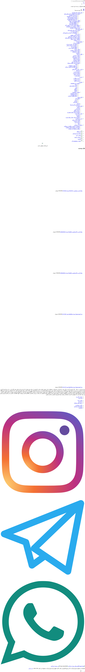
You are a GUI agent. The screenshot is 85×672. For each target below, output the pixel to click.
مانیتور (78, 107)
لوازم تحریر (77, 75)
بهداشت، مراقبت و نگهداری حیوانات (72, 126)
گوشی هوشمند (76, 60)
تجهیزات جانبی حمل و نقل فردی (73, 117)
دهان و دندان (77, 49)
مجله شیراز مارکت (78, 406)
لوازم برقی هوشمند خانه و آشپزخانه (72, 13)
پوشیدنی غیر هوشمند (75, 83)
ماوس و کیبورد (76, 55)
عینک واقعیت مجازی (72, 96)
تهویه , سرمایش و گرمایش (74, 20)
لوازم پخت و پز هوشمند (72, 16)
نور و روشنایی (77, 40)
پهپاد (79, 123)
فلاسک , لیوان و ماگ (75, 39)
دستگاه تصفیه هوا (73, 24)
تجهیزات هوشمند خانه (72, 17)
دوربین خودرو (77, 79)
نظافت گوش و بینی (72, 48)
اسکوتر (78, 116)
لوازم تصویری (79, 106)
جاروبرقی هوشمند (73, 15)
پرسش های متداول (78, 403)
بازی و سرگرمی (78, 118)
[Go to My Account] (83, 10)
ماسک (75, 90)
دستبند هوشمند (74, 94)
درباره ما (80, 401)
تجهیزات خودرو (76, 73)
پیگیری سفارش (79, 405)
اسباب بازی (77, 122)
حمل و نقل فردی (78, 113)
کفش (76, 88)
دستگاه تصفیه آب (73, 22)
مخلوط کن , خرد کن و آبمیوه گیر (70, 32)
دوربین (80, 77)
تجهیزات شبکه (76, 59)
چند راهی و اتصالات (73, 65)
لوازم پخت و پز (74, 31)
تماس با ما (80, 400)
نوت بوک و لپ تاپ (76, 61)
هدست (75, 101)
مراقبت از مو (74, 46)
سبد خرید (80, 398)
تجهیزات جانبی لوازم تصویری (73, 112)
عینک (76, 84)
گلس (76, 68)
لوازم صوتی (79, 97)
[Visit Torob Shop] (55, 666)
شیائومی (80, 407)
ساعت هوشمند (73, 93)
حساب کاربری (79, 396)
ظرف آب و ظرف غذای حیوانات (73, 127)
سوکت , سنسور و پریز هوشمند (73, 26)
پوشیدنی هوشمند (76, 92)
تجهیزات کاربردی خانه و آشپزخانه (72, 37)
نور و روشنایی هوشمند (75, 27)
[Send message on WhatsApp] (42, 664)
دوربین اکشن (77, 80)
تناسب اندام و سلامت (75, 50)
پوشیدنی (80, 82)
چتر (76, 87)
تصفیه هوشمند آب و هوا (74, 21)
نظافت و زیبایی (76, 43)
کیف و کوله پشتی (73, 85)
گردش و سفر (77, 74)
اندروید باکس (77, 109)
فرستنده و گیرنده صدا (75, 104)
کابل (76, 64)
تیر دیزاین (31, 668)
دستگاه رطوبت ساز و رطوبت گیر (72, 25)
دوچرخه (78, 114)
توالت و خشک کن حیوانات (74, 128)
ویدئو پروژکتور (76, 111)
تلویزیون (78, 108)
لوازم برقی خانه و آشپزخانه (74, 30)
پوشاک (75, 89)
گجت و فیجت (77, 121)
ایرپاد (76, 99)
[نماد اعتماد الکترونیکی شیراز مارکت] (76, 666)
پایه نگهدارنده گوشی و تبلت (71, 67)
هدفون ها (78, 98)
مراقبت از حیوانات (78, 125)
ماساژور (78, 53)
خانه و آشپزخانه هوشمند (77, 12)
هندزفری (75, 102)
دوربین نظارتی (76, 78)
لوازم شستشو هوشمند (72, 19)
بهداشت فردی (79, 41)
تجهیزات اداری (76, 72)
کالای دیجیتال (79, 54)
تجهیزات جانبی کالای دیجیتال (73, 63)
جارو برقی (77, 34)
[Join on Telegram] (42, 579)
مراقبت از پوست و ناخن (71, 45)
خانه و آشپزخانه (79, 29)
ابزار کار (78, 70)
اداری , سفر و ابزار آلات (77, 69)
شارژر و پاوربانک (76, 56)
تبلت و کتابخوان (76, 58)
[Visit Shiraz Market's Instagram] (42, 494)
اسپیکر (78, 103)
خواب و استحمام (76, 51)
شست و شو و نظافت (75, 35)
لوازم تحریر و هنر (76, 120)
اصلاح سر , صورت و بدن (71, 44)
